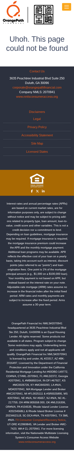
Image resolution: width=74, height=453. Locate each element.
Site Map (37, 143)
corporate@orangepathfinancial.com (37, 87)
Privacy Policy (37, 127)
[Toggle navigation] (66, 7)
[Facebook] (32, 191)
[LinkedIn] (43, 191)
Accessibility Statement (37, 135)
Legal (37, 119)
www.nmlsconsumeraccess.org (37, 96)
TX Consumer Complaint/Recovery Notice (40, 419)
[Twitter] (37, 191)
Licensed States (37, 151)
